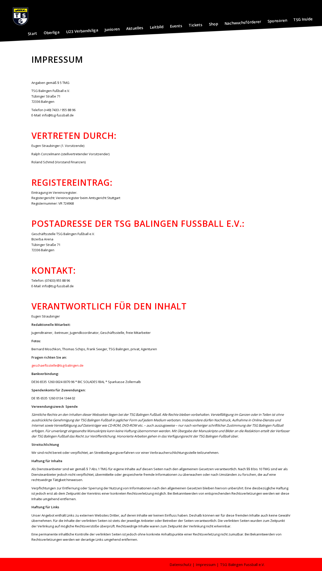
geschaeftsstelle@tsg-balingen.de (57, 365)
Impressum (206, 564)
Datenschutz (180, 564)
